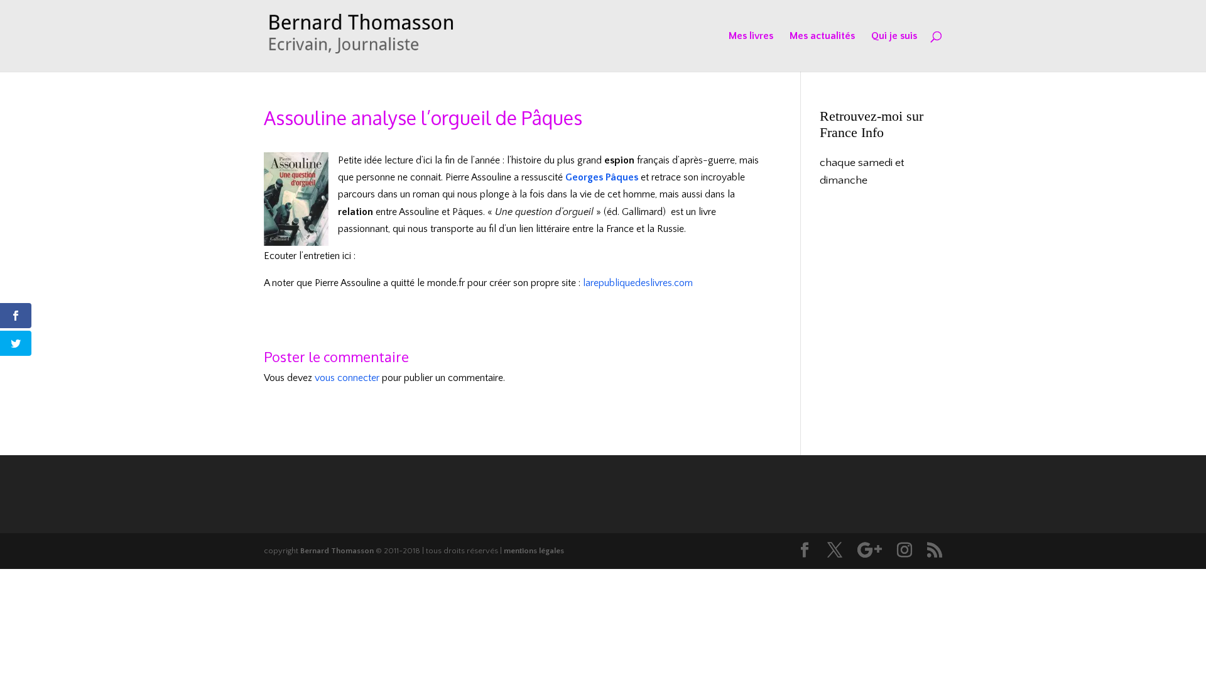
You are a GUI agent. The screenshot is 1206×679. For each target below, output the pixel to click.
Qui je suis (894, 36)
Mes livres (751, 36)
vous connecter (347, 378)
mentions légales (534, 550)
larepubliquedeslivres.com (638, 283)
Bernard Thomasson (337, 550)
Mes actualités (822, 36)
